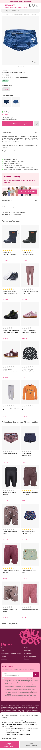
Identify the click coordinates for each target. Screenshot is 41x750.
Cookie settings (28, 653)
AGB (2, 650)
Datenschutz (27, 650)
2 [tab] (20, 67)
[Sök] (3, 11)
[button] (2, 5)
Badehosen (33, 14)
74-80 (6, 89)
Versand (3, 656)
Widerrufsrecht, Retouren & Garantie (11, 653)
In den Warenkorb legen (17, 124)
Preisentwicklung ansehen (9, 119)
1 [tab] (18, 67)
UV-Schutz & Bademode (16, 14)
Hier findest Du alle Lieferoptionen (11, 214)
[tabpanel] (20, 40)
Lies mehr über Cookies (9, 738)
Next (37, 40)
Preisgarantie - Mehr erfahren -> (13, 165)
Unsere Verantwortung (30, 656)
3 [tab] (22, 67)
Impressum (4, 659)
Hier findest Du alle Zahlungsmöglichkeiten (14, 213)
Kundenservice (5, 648)
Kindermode (5, 14)
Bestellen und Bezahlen (30, 648)
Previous (3, 40)
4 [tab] (24, 67)
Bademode (26, 14)
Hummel (4, 70)
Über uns (26, 659)
